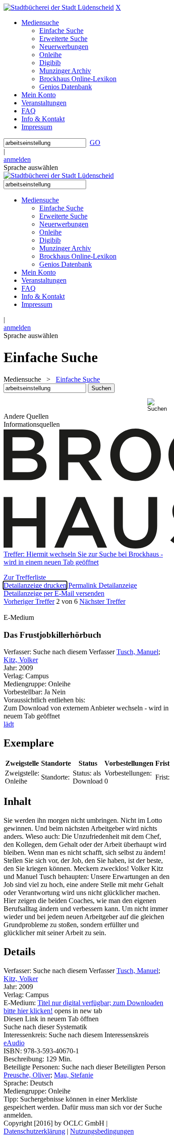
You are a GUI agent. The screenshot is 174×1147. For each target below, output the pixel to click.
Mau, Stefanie (73, 1075)
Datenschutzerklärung (34, 1131)
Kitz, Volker (21, 660)
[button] (158, 405)
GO (95, 142)
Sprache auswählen (31, 167)
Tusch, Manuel (137, 652)
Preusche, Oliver (27, 1075)
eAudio (14, 1043)
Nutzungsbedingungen (102, 1131)
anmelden (17, 159)
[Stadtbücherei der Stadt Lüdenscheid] (59, 7)
